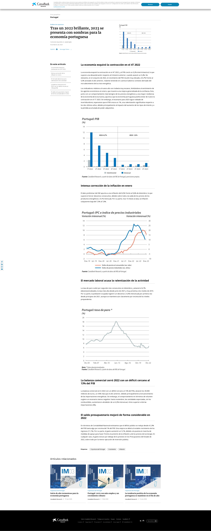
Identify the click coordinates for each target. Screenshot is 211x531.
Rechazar (150, 4)
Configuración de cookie (59, 6)
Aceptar (170, 4)
